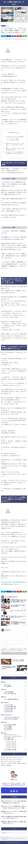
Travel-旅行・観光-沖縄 (11, 744)
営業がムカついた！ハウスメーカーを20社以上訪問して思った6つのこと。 (15, 812)
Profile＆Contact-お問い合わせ (15, 717)
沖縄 (25, 763)
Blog (14, 682)
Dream (14, 689)
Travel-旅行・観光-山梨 (11, 743)
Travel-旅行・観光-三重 (11, 741)
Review (14, 722)
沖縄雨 (4, 765)
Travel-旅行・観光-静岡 (11, 747)
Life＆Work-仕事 (15, 705)
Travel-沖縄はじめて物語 (15, 749)
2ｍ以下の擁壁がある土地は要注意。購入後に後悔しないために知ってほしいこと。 (14, 817)
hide (18, 132)
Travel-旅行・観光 (15, 739)
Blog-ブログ (15, 684)
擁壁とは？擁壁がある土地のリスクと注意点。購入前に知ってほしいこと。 (14, 822)
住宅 (19, 761)
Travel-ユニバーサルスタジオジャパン (15, 736)
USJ (3, 757)
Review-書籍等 (15, 728)
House (14, 696)
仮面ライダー (13, 761)
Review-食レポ (15, 729)
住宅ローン (4, 763)
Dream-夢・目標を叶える (15, 693)
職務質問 (10, 765)
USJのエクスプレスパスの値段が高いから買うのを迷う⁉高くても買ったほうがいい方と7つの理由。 (14, 807)
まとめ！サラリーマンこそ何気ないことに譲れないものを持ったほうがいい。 (15, 153)
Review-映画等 (15, 726)
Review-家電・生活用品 (15, 724)
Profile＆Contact (14, 714)
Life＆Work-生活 (15, 709)
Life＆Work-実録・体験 (15, 706)
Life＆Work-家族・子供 (15, 708)
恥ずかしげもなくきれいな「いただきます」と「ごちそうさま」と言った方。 (15, 145)
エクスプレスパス (17, 757)
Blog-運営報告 (15, 686)
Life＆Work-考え (15, 711)
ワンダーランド (5, 761)
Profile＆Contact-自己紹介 (15, 719)
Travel (14, 733)
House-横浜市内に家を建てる (15, 699)
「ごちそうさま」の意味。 (14, 140)
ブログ (19, 759)
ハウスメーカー (13, 759)
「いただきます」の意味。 (14, 138)
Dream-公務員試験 (15, 691)
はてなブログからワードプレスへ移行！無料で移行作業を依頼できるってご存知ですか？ (14, 802)
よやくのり (10, 757)
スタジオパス (5, 759)
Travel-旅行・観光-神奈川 (11, 746)
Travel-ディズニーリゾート (15, 734)
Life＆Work (3, 25)
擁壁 (20, 763)
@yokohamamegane (8, 76)
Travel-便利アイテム (15, 737)
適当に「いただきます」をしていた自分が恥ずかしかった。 (15, 149)
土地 (10, 763)
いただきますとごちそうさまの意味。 (15, 136)
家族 (15, 763)
